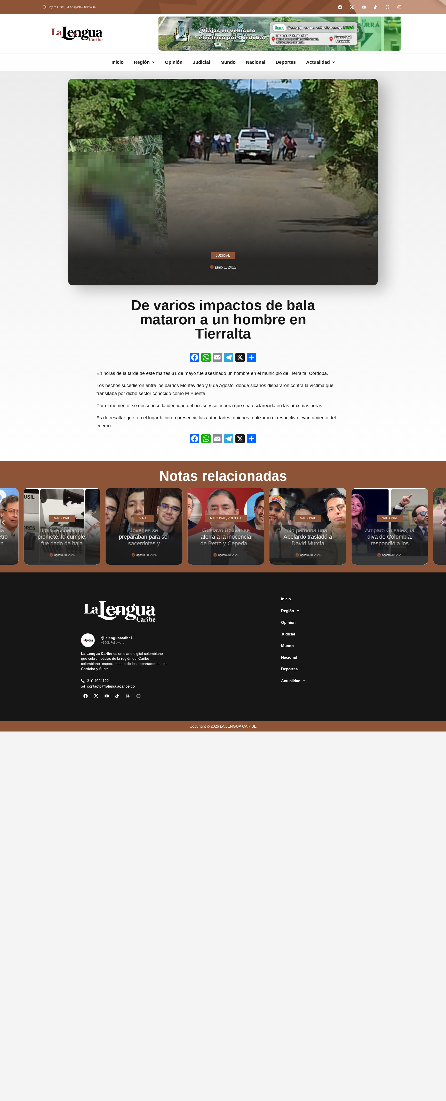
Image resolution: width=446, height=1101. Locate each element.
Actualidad (318, 62)
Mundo (228, 62)
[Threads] (387, 7)
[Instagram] (399, 7)
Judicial (201, 62)
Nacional (255, 62)
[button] (144, 62)
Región (142, 62)
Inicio (118, 62)
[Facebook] (340, 7)
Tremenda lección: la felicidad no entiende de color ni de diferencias (396, 540)
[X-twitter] (351, 7)
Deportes (286, 62)
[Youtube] (363, 7)
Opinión (173, 62)
